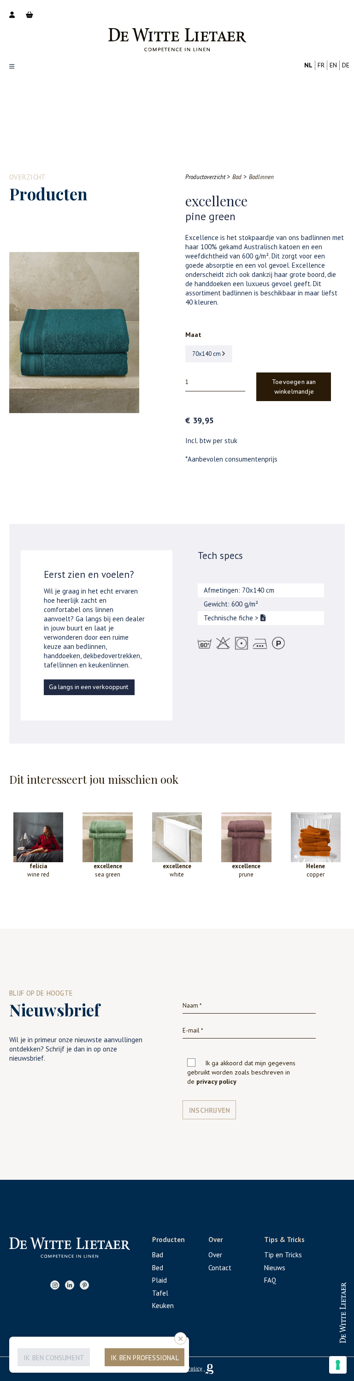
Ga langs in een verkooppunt (88, 687)
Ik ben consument (54, 1357)
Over (215, 1254)
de (345, 65)
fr (321, 65)
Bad (157, 1254)
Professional (306, 1304)
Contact (219, 1267)
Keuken (163, 1305)
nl (308, 65)
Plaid (159, 1280)
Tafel (160, 1293)
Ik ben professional (145, 1357)
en (333, 65)
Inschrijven (209, 1110)
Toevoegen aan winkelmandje (294, 387)
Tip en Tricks (283, 1254)
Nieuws (274, 1267)
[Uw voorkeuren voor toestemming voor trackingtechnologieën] (338, 1365)
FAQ (270, 1280)
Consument (306, 1334)
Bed (157, 1267)
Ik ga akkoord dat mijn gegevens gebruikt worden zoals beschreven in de (241, 1072)
